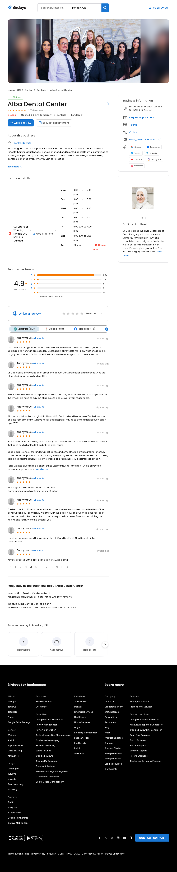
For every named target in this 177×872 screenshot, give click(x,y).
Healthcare (80, 717)
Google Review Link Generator (146, 729)
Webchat (12, 735)
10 (62, 567)
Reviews (12, 706)
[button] (10, 567)
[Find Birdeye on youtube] (124, 838)
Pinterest (138, 165)
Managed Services (139, 701)
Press (107, 732)
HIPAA (69, 853)
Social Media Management (50, 781)
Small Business (44, 701)
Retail (77, 748)
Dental (28, 90)
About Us (109, 701)
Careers (109, 743)
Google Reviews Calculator (144, 719)
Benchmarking (15, 784)
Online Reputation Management (53, 735)
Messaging (13, 768)
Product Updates (114, 737)
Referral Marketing (45, 745)
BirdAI (10, 802)
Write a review (158, 8)
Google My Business (46, 761)
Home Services (82, 722)
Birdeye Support (138, 750)
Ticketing (12, 789)
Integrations (14, 812)
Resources (110, 722)
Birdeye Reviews (113, 753)
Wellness (79, 753)
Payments (13, 755)
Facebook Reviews (45, 766)
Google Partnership (18, 817)
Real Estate (80, 743)
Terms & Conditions (18, 853)
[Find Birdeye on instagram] (118, 838)
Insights (12, 779)
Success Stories (113, 748)
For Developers (138, 745)
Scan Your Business (140, 735)
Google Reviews (44, 755)
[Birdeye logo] (17, 7)
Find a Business (138, 740)
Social (11, 740)
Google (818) (56, 329)
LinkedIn (153, 153)
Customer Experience (47, 776)
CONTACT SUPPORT (152, 838)
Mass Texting (15, 750)
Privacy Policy (38, 853)
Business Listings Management (52, 771)
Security (51, 853)
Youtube (138, 159)
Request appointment (56, 123)
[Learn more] (144, 198)
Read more (13, 166)
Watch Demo (112, 711)
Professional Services (141, 706)
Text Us (133, 124)
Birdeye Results (113, 758)
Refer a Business (139, 755)
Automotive (80, 701)
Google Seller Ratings (19, 722)
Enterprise (41, 706)
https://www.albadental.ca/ (145, 139)
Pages (11, 717)
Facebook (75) (86, 329)
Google (137, 147)
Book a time (111, 717)
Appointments (15, 745)
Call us (133, 132)
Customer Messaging (47, 740)
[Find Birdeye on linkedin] (111, 838)
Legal (77, 727)
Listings (12, 701)
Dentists (41, 90)
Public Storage (82, 737)
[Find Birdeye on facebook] (99, 838)
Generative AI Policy (92, 853)
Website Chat (43, 750)
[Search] (105, 7)
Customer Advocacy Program (145, 761)
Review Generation (46, 729)
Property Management (86, 732)
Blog (107, 727)
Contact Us (111, 769)
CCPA (77, 853)
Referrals (12, 711)
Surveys (12, 773)
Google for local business (49, 719)
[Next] (105, 645)
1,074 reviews (36, 110)
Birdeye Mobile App (18, 822)
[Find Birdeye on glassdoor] (131, 838)
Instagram (156, 159)
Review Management (47, 724)
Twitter (137, 153)
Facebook (155, 147)
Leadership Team (114, 706)
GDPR (61, 853)
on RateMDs (38, 338)
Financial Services (83, 711)
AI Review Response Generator (146, 724)
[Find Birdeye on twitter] (105, 838)
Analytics (12, 807)
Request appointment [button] (141, 117)
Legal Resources (113, 763)
